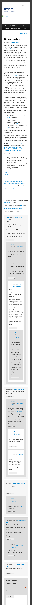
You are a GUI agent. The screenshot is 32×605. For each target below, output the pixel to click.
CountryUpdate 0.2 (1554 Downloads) (13, 147)
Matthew (6, 208)
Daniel (7, 217)
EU (16, 120)
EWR (17, 124)
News (23, 25)
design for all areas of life (14, 25)
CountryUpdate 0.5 (12, 259)
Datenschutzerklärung (16, 28)
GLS (8, 127)
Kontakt (24, 28)
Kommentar (10, 596)
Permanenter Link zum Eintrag (15, 208)
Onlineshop (15, 207)
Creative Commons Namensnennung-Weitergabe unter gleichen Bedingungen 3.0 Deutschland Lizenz (15, 181)
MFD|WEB (8, 9)
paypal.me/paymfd (8, 202)
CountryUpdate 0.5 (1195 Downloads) (13, 150)
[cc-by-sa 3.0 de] (16, 174)
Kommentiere (9, 240)
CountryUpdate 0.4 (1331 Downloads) (13, 149)
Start (5, 25)
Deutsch (8, 117)
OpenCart (10, 48)
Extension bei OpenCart (20, 144)
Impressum (7, 28)
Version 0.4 (19, 411)
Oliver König (16, 453)
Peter (14, 431)
